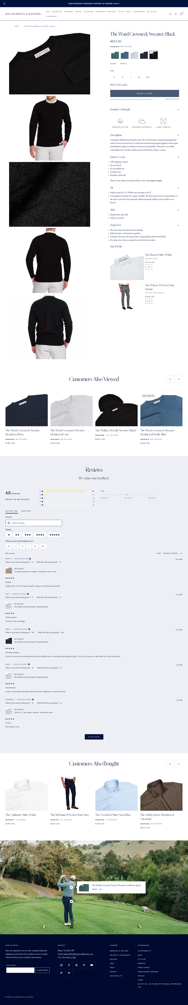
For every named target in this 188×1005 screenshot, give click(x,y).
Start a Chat (71, 958)
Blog (140, 955)
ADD (149, 267)
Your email (11, 965)
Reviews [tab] (12, 511)
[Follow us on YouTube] (92, 965)
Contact (113, 972)
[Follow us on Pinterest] (84, 965)
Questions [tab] (26, 511)
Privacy (141, 976)
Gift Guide (152, 11)
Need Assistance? (172, 99)
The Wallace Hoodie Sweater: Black (115, 430)
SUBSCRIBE (42, 970)
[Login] (176, 14)
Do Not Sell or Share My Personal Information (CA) (159, 985)
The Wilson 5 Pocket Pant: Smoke (160, 287)
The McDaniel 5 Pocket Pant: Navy (70, 814)
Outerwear (101, 11)
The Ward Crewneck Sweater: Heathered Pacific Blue (157, 432)
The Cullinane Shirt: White (21, 814)
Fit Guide (142, 959)
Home (17, 26)
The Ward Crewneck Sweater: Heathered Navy (23, 432)
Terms (140, 980)
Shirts (78, 11)
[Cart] (181, 14)
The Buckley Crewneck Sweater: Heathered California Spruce (116, 885)
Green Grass (144, 967)
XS (9, 546)
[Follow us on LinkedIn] (69, 972)
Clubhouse (51, 16)
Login (112, 967)
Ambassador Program (148, 972)
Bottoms (112, 11)
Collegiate (57, 11)
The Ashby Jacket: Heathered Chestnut (157, 816)
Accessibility (116, 976)
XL (139, 77)
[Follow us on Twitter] (76, 965)
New (48, 11)
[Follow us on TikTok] (61, 972)
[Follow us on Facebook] (69, 965)
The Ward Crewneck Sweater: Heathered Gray (68, 432)
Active (121, 11)
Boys (128, 11)
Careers (141, 963)
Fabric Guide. (156, 181)
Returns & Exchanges (120, 955)
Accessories (139, 11)
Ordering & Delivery (119, 951)
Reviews (113, 959)
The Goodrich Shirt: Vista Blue (113, 814)
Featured (68, 11)
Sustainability (144, 951)
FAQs (112, 963)
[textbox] (34, 523)
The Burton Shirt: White (158, 255)
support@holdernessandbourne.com (78, 954)
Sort (159, 553)
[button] (144, 46)
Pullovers (88, 11)
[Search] (170, 14)
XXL (147, 77)
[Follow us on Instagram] (61, 965)
